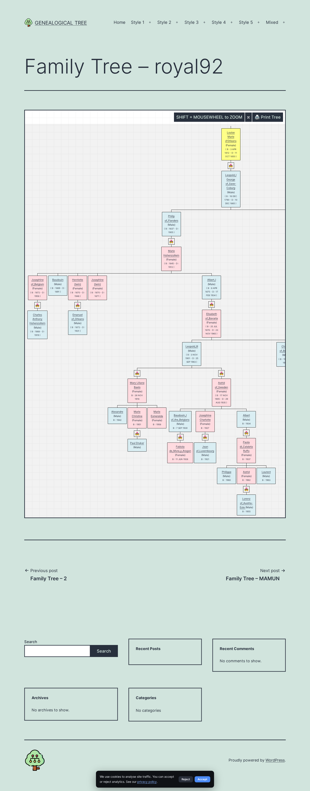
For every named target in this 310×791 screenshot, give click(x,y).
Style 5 (246, 22)
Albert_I (211, 279)
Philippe (226, 471)
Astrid (246, 471)
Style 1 (137, 22)
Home (119, 22)
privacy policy (147, 781)
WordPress (275, 760)
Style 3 (192, 22)
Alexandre (117, 411)
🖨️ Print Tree (268, 117)
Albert (246, 415)
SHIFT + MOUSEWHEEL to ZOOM (209, 117)
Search (30, 642)
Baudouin (57, 279)
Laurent (266, 471)
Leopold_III (192, 346)
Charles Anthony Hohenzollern (37, 319)
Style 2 (164, 22)
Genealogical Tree (61, 23)
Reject (186, 779)
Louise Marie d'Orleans (230, 137)
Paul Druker (137, 443)
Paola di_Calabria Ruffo (246, 446)
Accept (202, 779)
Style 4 (219, 22)
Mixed (272, 22)
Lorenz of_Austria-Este (246, 503)
